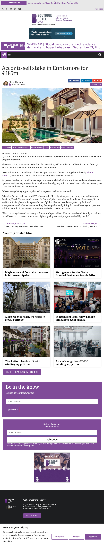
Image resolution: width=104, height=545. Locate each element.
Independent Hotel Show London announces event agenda (75, 318)
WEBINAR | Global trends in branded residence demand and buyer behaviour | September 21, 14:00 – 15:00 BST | (64, 46)
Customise (59, 537)
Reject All (76, 537)
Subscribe (98, 9)
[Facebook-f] (7, 9)
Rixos (47, 148)
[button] (9, 55)
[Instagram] (15, 9)
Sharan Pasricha (37, 148)
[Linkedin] (11, 9)
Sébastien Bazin (24, 148)
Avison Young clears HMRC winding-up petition (72, 363)
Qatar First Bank (67, 148)
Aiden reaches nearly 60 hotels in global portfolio (25, 318)
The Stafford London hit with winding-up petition (22, 363)
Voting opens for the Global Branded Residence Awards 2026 (75, 274)
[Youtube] (20, 9)
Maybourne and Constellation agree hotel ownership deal (51, 3)
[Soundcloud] (2, 9)
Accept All (93, 537)
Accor (14, 148)
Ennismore (7, 148)
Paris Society (55, 148)
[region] (52, 534)
